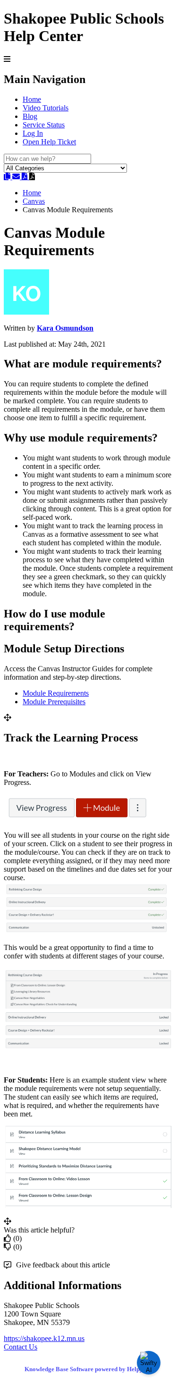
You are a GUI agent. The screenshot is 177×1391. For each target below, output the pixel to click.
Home (32, 99)
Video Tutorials (45, 108)
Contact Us (20, 1347)
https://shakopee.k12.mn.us (44, 1338)
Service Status (44, 125)
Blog (30, 116)
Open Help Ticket (49, 142)
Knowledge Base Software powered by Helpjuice (88, 1369)
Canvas (34, 201)
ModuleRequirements (56, 693)
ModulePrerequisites (54, 702)
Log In (33, 133)
